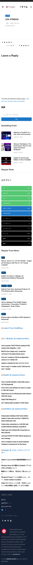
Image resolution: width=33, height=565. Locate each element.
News (3, 272)
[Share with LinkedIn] (7, 42)
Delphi (16, 193)
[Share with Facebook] (2, 42)
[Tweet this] (5, 42)
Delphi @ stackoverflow (14, 375)
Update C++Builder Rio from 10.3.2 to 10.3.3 (15, 363)
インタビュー (16, 223)
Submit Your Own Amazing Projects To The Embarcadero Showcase (15, 290)
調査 (16, 243)
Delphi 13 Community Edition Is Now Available (22, 159)
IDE (16, 198)
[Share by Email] (11, 42)
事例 (16, 238)
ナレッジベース (6, 506)
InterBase (16, 203)
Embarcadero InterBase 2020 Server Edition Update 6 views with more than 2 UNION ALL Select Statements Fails (15, 418)
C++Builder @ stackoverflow (16, 338)
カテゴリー (4, 503)
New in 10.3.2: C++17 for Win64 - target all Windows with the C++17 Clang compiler (16, 263)
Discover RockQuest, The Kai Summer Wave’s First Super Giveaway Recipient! (22, 147)
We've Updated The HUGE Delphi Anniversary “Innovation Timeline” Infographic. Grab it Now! (14, 304)
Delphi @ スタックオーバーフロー (15, 451)
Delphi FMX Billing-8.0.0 (8, 399)
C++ (16, 188)
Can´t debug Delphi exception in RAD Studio (15, 403)
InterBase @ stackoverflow (15, 409)
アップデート (16, 218)
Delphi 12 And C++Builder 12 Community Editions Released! (12, 277)
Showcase (16, 213)
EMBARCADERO (11, 559)
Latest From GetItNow (13, 328)
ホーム (3, 499)
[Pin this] (9, 42)
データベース (16, 228)
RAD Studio (16, 208)
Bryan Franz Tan (14, 23)
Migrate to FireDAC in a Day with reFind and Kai (22, 133)
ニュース (16, 233)
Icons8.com (16, 554)
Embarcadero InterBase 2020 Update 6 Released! (15, 318)
